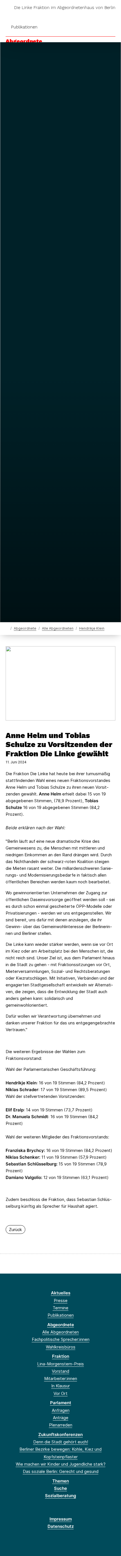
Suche (60, 1488)
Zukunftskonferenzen (60, 1434)
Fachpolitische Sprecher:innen (60, 1339)
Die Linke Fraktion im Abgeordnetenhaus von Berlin (64, 8)
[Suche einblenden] (97, 16)
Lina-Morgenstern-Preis (60, 1363)
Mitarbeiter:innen (60, 1378)
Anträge (60, 1417)
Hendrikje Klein (91, 628)
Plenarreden (60, 1425)
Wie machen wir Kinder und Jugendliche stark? (61, 1464)
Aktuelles (60, 1293)
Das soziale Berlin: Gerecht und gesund (60, 1471)
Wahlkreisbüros (60, 1347)
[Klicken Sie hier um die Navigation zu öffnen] (112, 16)
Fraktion (60, 1356)
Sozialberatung (60, 1495)
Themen (60, 1481)
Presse (61, 1300)
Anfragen (61, 1410)
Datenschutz (61, 1526)
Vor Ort (60, 1393)
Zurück (15, 1229)
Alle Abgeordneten (57, 628)
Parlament (60, 1402)
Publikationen (24, 27)
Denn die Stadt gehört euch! (60, 1441)
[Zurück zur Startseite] (7, 628)
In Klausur (60, 1385)
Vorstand (60, 1371)
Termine (60, 1307)
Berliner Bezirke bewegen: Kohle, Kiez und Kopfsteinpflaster (60, 1452)
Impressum (61, 1519)
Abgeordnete (24, 41)
